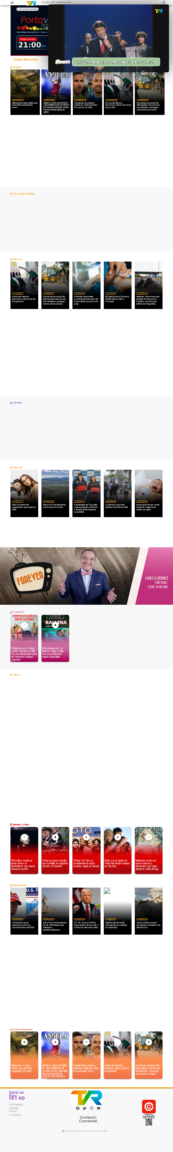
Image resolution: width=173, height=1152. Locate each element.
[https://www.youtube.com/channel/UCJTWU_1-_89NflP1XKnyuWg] (99, 1109)
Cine (18, 99)
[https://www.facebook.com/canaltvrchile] (78, 1108)
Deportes (80, 99)
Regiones (142, 293)
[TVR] (12, 2)
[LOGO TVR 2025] (31, 2)
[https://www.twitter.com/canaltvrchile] (84, 1109)
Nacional (111, 99)
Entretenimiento (49, 99)
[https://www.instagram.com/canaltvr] (92, 1109)
